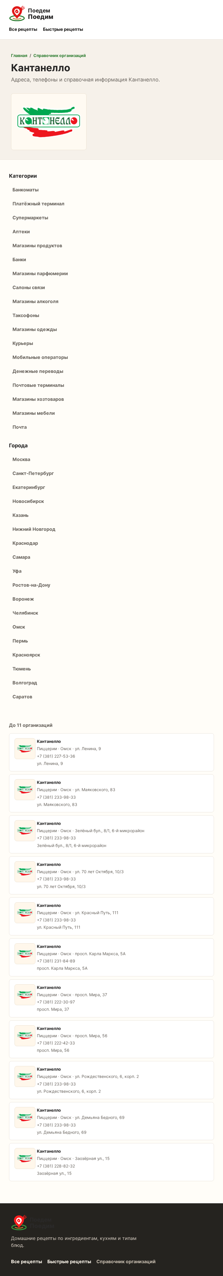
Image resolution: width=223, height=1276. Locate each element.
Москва (21, 459)
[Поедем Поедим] (111, 13)
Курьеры (22, 343)
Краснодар (25, 543)
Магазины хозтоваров (38, 399)
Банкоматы (25, 190)
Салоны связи (28, 287)
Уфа (16, 571)
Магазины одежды (34, 329)
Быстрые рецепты (63, 29)
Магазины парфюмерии (40, 273)
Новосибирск (28, 501)
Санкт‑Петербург (33, 473)
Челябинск (25, 613)
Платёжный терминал (38, 204)
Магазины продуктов (37, 245)
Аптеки (21, 231)
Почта (19, 427)
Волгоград (24, 683)
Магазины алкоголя (35, 301)
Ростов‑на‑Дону (31, 585)
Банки (19, 259)
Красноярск (26, 655)
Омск (18, 627)
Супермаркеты (30, 217)
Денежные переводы (37, 371)
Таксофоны (25, 315)
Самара (21, 557)
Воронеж (23, 599)
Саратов (22, 697)
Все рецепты (23, 29)
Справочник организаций (59, 55)
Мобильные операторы (40, 357)
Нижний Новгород (33, 529)
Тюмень (21, 669)
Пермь (20, 641)
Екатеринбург (28, 487)
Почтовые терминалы (38, 385)
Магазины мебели (33, 413)
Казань (20, 515)
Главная (19, 55)
